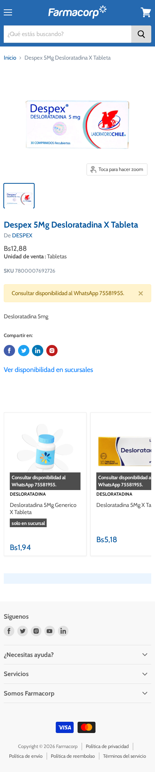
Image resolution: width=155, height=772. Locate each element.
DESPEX (22, 235)
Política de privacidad (107, 746)
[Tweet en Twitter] (23, 350)
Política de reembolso (73, 756)
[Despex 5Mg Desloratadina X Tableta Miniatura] (19, 196)
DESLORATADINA (28, 494)
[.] (52, 350)
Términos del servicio (124, 756)
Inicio (10, 57)
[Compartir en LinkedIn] (37, 350)
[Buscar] (141, 34)
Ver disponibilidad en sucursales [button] (48, 370)
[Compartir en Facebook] (9, 350)
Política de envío (26, 756)
